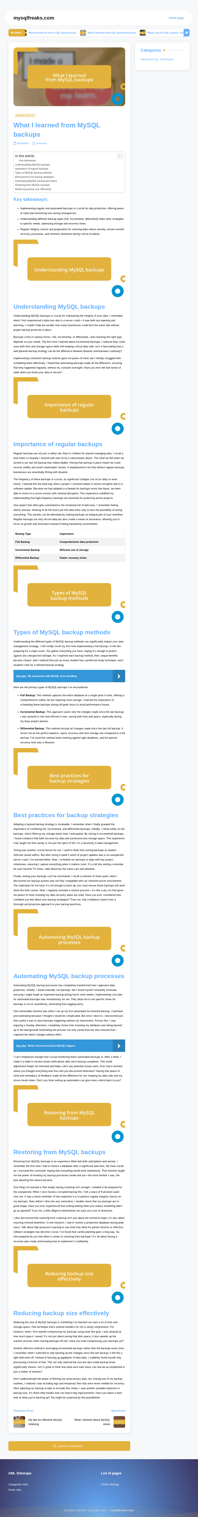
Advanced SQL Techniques (157, 59)
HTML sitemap (110, 1484)
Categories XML (18, 1484)
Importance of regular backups (31, 168)
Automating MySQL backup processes (36, 180)
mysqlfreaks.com (33, 18)
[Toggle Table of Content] (118, 156)
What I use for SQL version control (130, 32)
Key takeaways (27, 160)
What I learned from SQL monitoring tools (75, 32)
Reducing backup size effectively (33, 189)
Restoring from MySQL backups (32, 185)
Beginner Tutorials (25, 115)
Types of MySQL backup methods (33, 172)
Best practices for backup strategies (34, 176)
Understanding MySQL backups (32, 164)
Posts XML (15, 1489)
